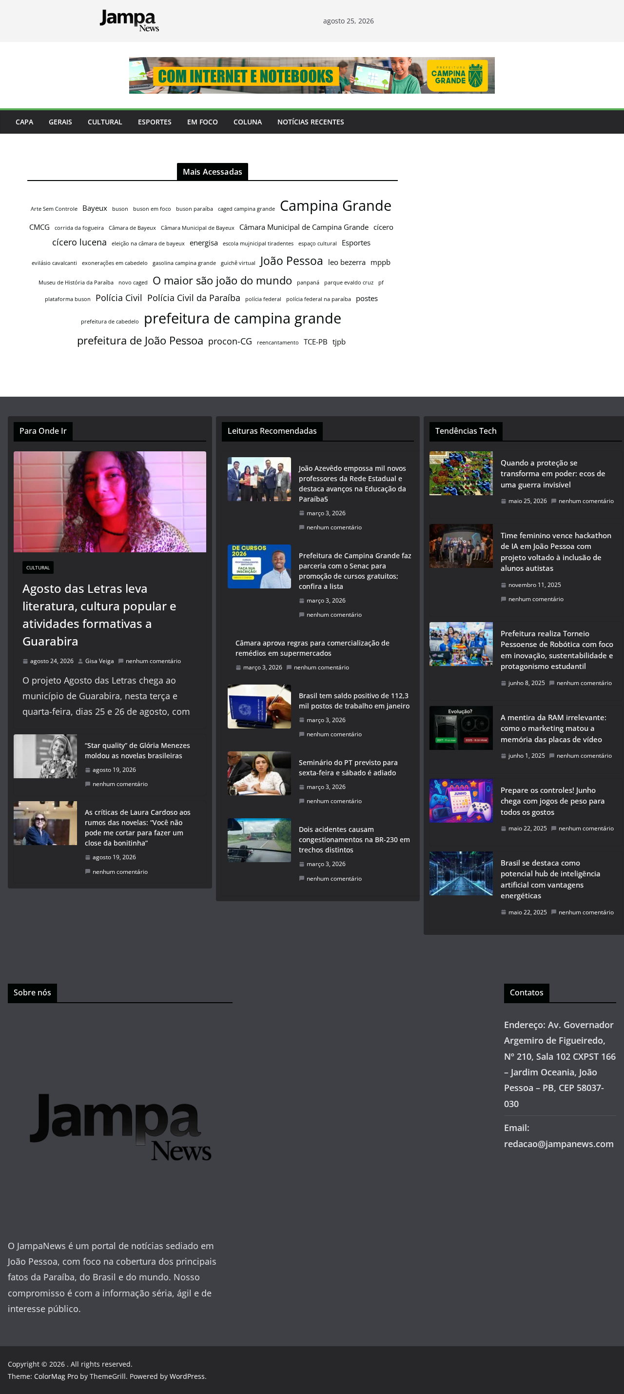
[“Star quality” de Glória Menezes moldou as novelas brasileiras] (45, 764)
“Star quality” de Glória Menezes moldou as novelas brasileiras (137, 750)
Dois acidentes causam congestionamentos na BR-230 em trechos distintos (354, 839)
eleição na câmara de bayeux (148, 243)
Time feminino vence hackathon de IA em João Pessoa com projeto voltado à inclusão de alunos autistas (556, 551)
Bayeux (94, 208)
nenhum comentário (153, 661)
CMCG (39, 227)
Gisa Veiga (99, 661)
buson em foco (152, 208)
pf (381, 282)
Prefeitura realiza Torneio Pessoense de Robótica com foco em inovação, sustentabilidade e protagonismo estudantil (557, 649)
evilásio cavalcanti (54, 263)
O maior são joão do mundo (222, 280)
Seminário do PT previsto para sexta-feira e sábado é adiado (348, 767)
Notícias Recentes (310, 121)
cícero (383, 227)
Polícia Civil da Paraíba (193, 297)
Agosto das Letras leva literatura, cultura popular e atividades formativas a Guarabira (99, 614)
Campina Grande (335, 205)
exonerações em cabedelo (115, 263)
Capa (24, 121)
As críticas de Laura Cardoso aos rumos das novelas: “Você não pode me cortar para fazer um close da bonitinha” (138, 828)
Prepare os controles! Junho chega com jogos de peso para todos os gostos (553, 801)
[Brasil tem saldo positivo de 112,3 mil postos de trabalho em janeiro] (259, 715)
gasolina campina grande (184, 263)
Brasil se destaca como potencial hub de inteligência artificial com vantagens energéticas (551, 879)
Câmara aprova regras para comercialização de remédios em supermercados (312, 648)
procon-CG (230, 341)
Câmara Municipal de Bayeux (197, 227)
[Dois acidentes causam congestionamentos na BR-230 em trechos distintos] (259, 853)
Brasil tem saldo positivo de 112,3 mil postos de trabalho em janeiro (354, 700)
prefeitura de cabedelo (110, 321)
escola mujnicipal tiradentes (258, 243)
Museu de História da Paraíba (76, 282)
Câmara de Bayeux (132, 227)
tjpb (339, 341)
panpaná (308, 282)
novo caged (133, 282)
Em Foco (202, 121)
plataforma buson (68, 299)
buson (120, 208)
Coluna (248, 121)
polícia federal (263, 299)
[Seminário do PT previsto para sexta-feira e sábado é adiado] (259, 781)
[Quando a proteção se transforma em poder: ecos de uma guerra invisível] (461, 484)
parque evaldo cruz (348, 282)
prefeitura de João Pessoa (140, 340)
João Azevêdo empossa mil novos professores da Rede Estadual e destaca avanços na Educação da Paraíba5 (352, 484)
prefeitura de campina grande (242, 317)
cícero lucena (79, 242)
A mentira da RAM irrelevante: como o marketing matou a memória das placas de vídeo (553, 728)
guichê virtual (238, 263)
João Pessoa (291, 260)
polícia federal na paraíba (318, 299)
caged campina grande (246, 208)
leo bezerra (347, 262)
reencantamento (278, 342)
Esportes (155, 121)
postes (367, 298)
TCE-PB (316, 341)
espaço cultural (317, 243)
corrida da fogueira (79, 227)
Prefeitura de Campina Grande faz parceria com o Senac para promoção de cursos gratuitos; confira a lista (355, 571)
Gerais (60, 121)
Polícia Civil (119, 297)
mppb (380, 262)
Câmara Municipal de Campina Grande (304, 227)
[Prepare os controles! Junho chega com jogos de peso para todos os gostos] (461, 812)
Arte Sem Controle (54, 208)
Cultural (105, 121)
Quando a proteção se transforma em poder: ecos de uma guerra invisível (553, 473)
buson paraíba (194, 208)
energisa (204, 242)
